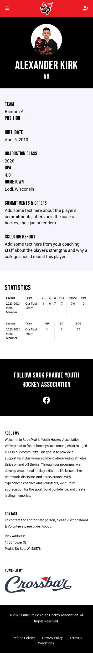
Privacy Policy (52, 638)
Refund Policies (24, 638)
